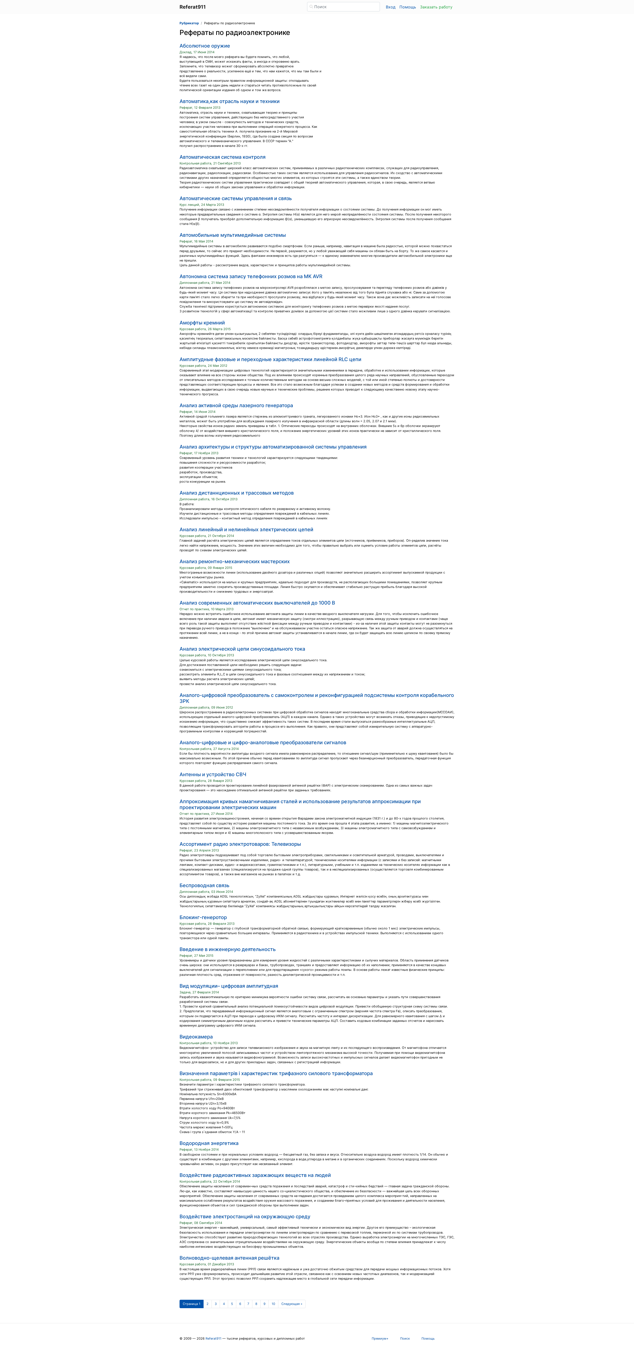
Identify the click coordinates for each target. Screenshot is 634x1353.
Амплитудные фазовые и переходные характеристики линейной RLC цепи (270, 359)
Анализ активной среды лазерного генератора (236, 405)
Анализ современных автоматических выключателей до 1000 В (257, 603)
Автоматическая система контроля (222, 157)
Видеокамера (196, 1037)
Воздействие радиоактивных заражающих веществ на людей (255, 1175)
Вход (391, 6)
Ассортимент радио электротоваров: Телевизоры (240, 844)
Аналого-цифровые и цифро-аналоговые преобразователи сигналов (263, 742)
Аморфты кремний (202, 323)
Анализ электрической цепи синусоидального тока (242, 649)
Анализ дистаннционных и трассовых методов (237, 493)
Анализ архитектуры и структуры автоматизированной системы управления (273, 447)
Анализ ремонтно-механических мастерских (235, 561)
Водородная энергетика (209, 1143)
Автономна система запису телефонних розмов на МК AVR (251, 276)
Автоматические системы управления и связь (236, 198)
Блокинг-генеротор (203, 917)
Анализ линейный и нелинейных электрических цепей (246, 529)
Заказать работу (436, 6)
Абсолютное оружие (205, 46)
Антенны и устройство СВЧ (213, 774)
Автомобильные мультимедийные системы (233, 235)
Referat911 (213, 1338)
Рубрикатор (189, 23)
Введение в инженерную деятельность (228, 949)
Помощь (407, 6)
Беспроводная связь (204, 885)
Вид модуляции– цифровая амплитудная (229, 986)
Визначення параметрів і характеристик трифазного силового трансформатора (276, 1073)
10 (273, 1304)
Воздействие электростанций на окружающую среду (245, 1217)
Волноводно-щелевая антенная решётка (229, 1258)
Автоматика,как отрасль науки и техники (230, 101)
